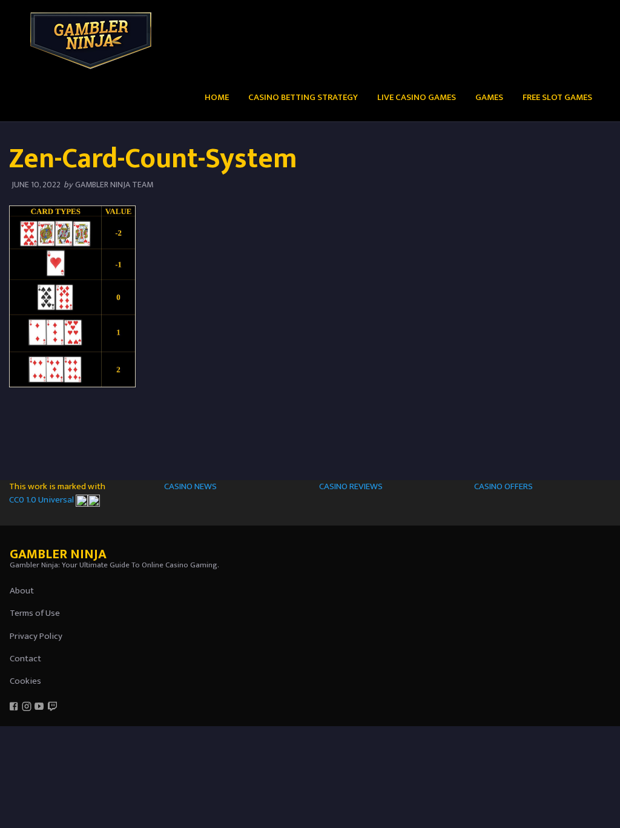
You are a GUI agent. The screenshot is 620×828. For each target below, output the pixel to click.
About (22, 590)
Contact (25, 658)
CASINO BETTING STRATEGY (303, 97)
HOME (217, 97)
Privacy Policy (36, 636)
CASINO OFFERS (503, 486)
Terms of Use (35, 613)
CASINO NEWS (190, 486)
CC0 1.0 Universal (42, 499)
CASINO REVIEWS (351, 486)
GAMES (489, 97)
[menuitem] (217, 96)
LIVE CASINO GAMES (416, 97)
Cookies (25, 681)
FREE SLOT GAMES (557, 97)
